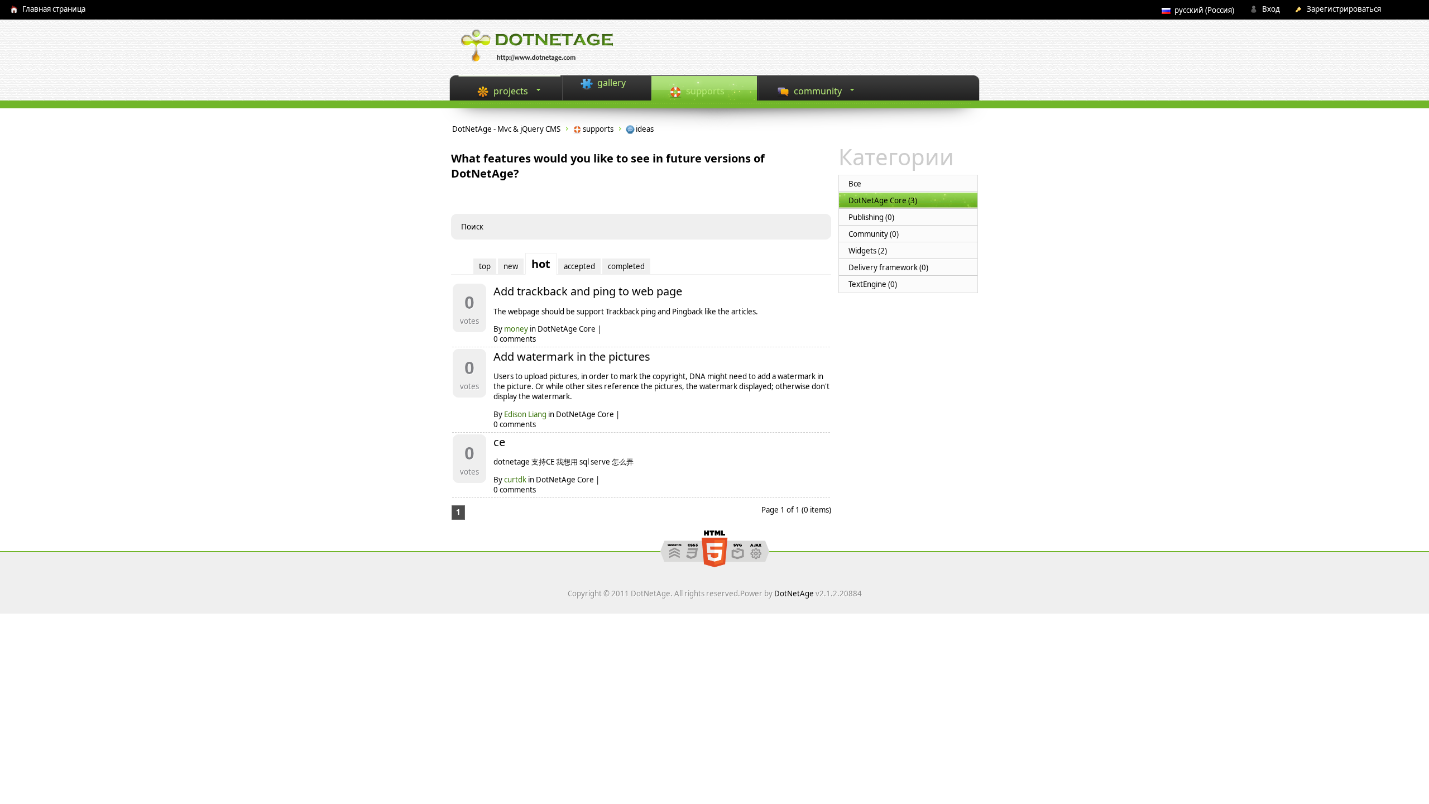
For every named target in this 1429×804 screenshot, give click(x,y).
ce (499, 441)
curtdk (515, 480)
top (485, 266)
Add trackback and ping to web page (587, 291)
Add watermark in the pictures (571, 356)
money (516, 329)
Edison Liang (525, 414)
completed (626, 266)
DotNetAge (794, 593)
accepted (579, 266)
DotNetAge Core (567, 329)
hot (540, 263)
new (510, 266)
